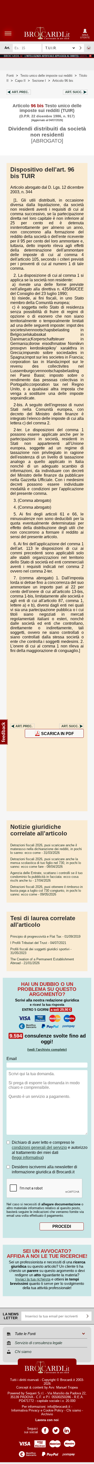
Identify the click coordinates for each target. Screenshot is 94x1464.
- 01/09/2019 (45, 936)
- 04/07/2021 (38, 943)
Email (12, 1058)
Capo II (20, 81)
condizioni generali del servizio (39, 1147)
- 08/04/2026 (45, 863)
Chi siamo (73, 1410)
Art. (20, 92)
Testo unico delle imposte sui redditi (46, 75)
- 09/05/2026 (46, 890)
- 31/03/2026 (46, 849)
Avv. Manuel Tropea (63, 1387)
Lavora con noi (47, 1420)
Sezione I (39, 81)
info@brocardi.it (58, 1406)
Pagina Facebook (45, 1429)
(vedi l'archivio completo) (47, 1049)
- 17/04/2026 (46, 876)
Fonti (10, 75)
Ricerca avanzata (89, 48)
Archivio (47, 1414)
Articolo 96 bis (62, 81)
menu (8, 33)
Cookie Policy (53, 1410)
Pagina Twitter (55, 1429)
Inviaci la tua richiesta (32, 1279)
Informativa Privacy (25, 1410)
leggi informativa (27, 1157)
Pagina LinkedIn (66, 1429)
